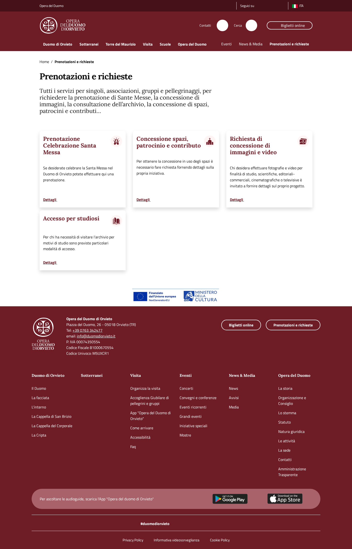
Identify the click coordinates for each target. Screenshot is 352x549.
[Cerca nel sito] (251, 25)
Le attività (286, 441)
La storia (285, 388)
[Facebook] (266, 5)
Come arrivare (141, 428)
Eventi (186, 375)
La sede (284, 450)
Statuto (284, 422)
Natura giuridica (291, 431)
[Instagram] (260, 5)
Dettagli (50, 199)
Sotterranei (91, 375)
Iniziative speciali (193, 426)
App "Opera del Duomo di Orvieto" (150, 415)
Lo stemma (287, 413)
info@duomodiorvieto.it (96, 336)
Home (44, 62)
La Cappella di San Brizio (51, 416)
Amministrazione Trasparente (292, 472)
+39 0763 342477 (87, 330)
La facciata (40, 398)
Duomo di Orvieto (48, 375)
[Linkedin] (280, 5)
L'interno (39, 407)
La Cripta (39, 435)
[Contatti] (222, 25)
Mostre (185, 435)
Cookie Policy (220, 540)
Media (234, 407)
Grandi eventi (191, 416)
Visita (135, 375)
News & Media (242, 375)
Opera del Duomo (294, 375)
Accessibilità (140, 437)
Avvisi (234, 398)
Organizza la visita (145, 388)
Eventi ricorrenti (193, 407)
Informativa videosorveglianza (176, 540)
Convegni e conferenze (198, 398)
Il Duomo (39, 388)
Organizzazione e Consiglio (292, 400)
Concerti (186, 388)
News (233, 388)
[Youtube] (273, 5)
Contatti (285, 459)
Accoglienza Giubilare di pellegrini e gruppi (149, 400)
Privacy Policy (133, 540)
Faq (133, 446)
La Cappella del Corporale (52, 426)
